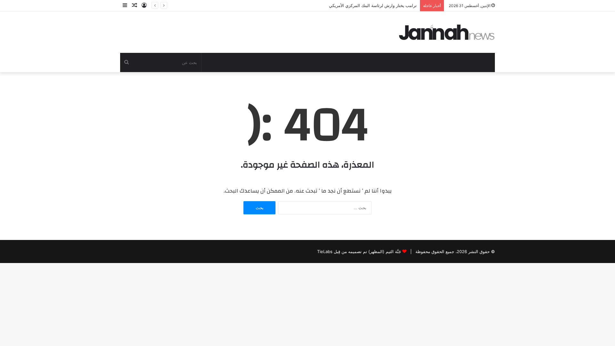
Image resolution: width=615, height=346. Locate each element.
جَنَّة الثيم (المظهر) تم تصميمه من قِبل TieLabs (359, 251)
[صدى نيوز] (447, 32)
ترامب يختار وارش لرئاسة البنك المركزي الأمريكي (373, 5)
